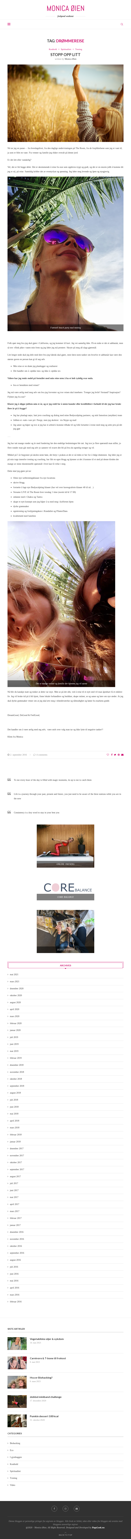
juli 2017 (14, 1183)
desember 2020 (16, 988)
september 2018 (17, 1086)
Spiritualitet (66, 49)
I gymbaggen (16, 1457)
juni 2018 (14, 1107)
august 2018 (15, 1093)
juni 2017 (14, 1190)
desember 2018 (16, 1065)
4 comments (41, 755)
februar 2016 (16, 1301)
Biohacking (15, 1443)
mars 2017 (14, 1211)
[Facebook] (54, 1509)
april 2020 (14, 1009)
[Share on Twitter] (115, 755)
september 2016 (17, 1253)
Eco (11, 1450)
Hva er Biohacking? (41, 1377)
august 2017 (15, 1176)
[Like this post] (108, 755)
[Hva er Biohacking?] (17, 1382)
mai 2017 (14, 1197)
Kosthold (53, 49)
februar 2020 (16, 1023)
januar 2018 (15, 1141)
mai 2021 (14, 974)
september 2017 (17, 1169)
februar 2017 (16, 1218)
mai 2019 (14, 1051)
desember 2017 (16, 1148)
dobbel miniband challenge (46, 1396)
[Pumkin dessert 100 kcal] (17, 1420)
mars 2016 (14, 1295)
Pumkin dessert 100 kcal (44, 1416)
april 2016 (14, 1288)
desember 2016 (16, 1232)
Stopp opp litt (65, 54)
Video (12, 1485)
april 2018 (14, 1121)
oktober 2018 (16, 1079)
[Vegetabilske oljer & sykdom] (17, 1343)
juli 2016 (14, 1267)
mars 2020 (14, 1016)
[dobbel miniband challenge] (17, 1401)
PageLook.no (98, 1527)
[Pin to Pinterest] (119, 755)
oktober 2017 (16, 1162)
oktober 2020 (16, 995)
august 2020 (15, 1002)
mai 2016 (14, 1281)
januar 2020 (15, 1030)
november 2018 (17, 1072)
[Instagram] (65, 1509)
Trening (78, 49)
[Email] (77, 1509)
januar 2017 (15, 1225)
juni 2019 (14, 1044)
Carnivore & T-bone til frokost (48, 1358)
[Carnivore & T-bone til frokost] (17, 1363)
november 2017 (17, 1155)
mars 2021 (14, 981)
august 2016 (15, 1260)
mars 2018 (14, 1127)
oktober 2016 (16, 1246)
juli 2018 (14, 1100)
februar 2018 (16, 1134)
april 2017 (14, 1204)
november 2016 (17, 1239)
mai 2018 (14, 1114)
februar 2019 (16, 1058)
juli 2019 (14, 1037)
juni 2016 (14, 1274)
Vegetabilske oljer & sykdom (47, 1338)
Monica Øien (70, 59)
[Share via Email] (122, 755)
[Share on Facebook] (111, 755)
